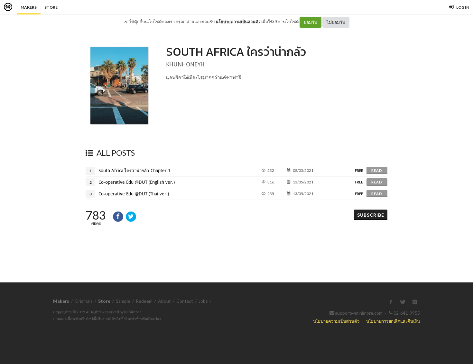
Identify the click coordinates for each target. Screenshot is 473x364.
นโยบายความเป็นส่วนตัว (238, 21)
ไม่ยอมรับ (336, 22)
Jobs (203, 301)
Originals (84, 301)
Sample (123, 301)
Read (376, 170)
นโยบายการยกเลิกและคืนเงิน (393, 321)
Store (51, 7)
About (164, 301)
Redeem (144, 301)
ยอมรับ (310, 22)
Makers (29, 7)
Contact (184, 301)
